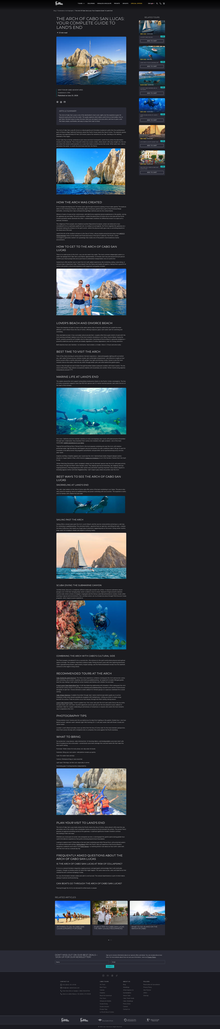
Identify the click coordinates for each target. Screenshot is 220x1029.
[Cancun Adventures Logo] (84, 1020)
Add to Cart (152, 41)
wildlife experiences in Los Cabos (74, 443)
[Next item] (165, 919)
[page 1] (108, 940)
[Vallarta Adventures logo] (65, 1020)
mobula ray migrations (92, 458)
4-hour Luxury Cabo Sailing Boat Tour (67, 685)
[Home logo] (59, 3)
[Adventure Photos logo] (152, 1020)
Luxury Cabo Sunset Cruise (64, 703)
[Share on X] (61, 102)
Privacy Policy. (151, 957)
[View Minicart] (164, 3)
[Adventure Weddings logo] (130, 1020)
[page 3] (111, 940)
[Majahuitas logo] (106, 1020)
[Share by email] (65, 102)
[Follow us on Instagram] (103, 976)
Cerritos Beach (80, 844)
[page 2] (110, 940)
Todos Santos (84, 846)
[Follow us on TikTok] (117, 976)
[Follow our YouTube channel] (108, 976)
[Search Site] (157, 3)
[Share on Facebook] (57, 102)
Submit (110, 966)
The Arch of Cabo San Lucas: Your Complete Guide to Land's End (93, 11)
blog (55, 11)
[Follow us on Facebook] (112, 976)
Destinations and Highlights (65, 11)
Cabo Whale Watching (63, 695)
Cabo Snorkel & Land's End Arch (66, 678)
